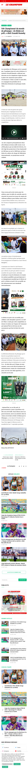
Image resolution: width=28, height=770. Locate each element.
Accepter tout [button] (17, 764)
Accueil (10, 20)
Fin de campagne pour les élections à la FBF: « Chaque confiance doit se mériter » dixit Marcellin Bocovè (13, 540)
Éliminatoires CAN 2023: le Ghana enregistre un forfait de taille (20, 458)
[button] (14, 132)
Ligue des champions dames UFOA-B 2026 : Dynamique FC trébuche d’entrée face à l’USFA (13, 516)
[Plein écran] (25, 138)
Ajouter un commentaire (14, 572)
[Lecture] (3, 138)
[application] (14, 132)
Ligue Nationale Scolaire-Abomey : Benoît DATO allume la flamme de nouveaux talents (14, 564)
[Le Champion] (14, 4)
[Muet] (22, 138)
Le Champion (9, 36)
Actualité (4, 25)
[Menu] (2, 4)
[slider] (13, 138)
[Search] (26, 1)
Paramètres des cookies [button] (7, 764)
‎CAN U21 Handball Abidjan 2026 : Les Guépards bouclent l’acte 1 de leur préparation (18, 659)
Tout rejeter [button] (5, 766)
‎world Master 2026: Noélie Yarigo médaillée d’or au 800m (13, 493)
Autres (9, 25)
